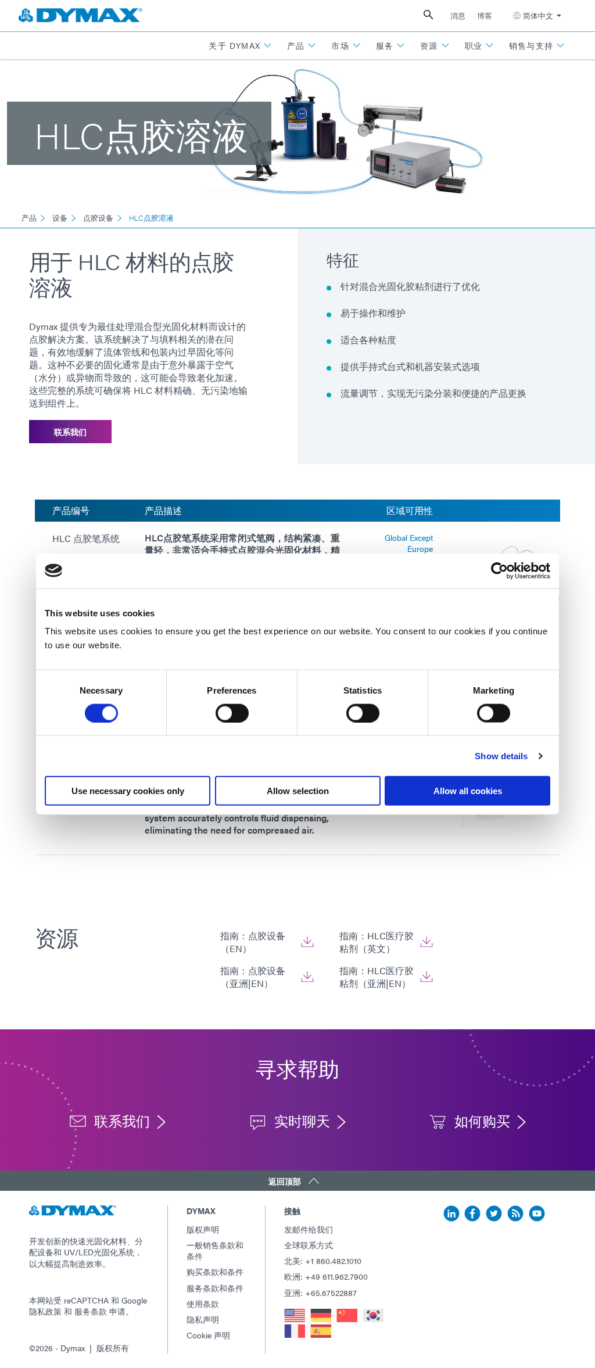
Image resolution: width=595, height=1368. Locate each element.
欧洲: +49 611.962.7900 (326, 1276)
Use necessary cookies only (127, 791)
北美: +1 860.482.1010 (322, 1260)
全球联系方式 (308, 1245)
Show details (501, 755)
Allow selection (298, 791)
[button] (240, 45)
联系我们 (70, 431)
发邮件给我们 (308, 1229)
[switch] (232, 712)
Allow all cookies (467, 791)
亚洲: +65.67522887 (320, 1292)
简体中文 (538, 15)
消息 (457, 15)
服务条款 (90, 1311)
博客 (484, 15)
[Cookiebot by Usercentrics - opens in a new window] (499, 570)
